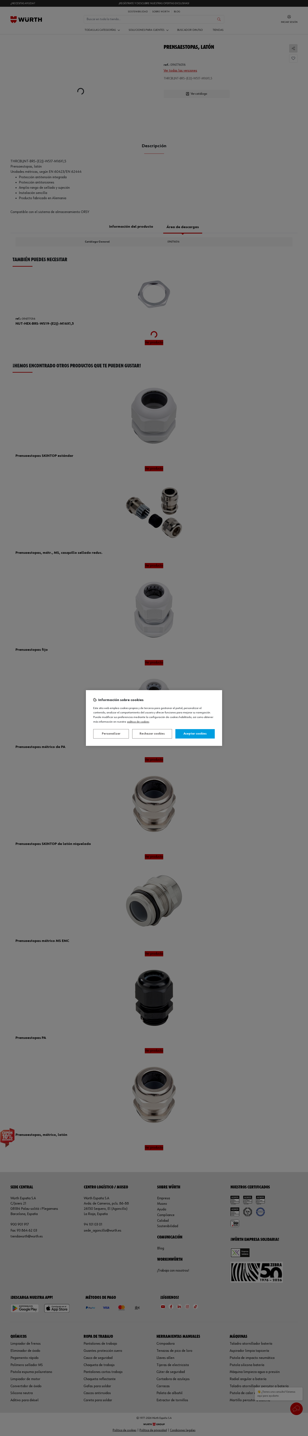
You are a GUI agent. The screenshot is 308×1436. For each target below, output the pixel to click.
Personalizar (111, 733)
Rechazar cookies (152, 733)
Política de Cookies (138, 721)
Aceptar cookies (195, 733)
